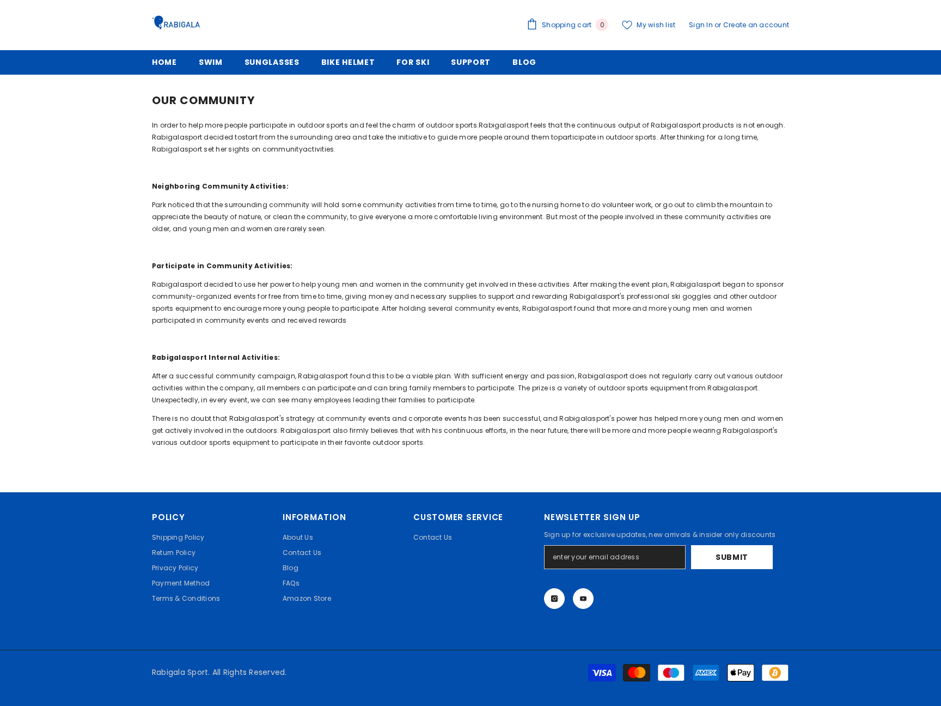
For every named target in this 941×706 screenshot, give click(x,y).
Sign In (701, 24)
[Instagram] (554, 598)
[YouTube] (583, 598)
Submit (732, 557)
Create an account (756, 24)
